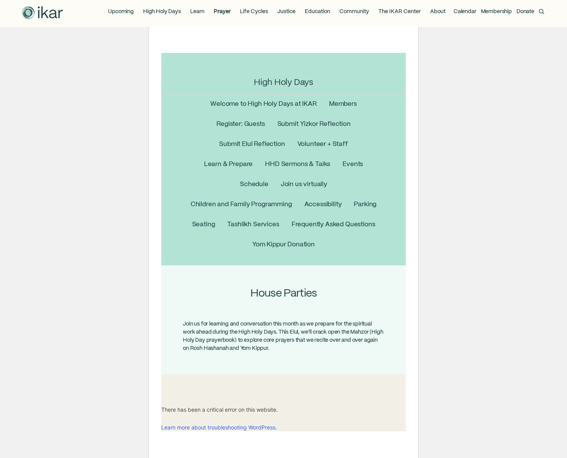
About (438, 11)
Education (317, 11)
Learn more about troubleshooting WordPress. (219, 427)
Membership (496, 11)
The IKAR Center (399, 11)
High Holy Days (162, 11)
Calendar (465, 11)
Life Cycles (254, 11)
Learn (197, 11)
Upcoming (121, 11)
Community (354, 11)
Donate (525, 11)
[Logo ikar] (42, 13)
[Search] (541, 11)
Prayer (222, 11)
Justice (286, 11)
